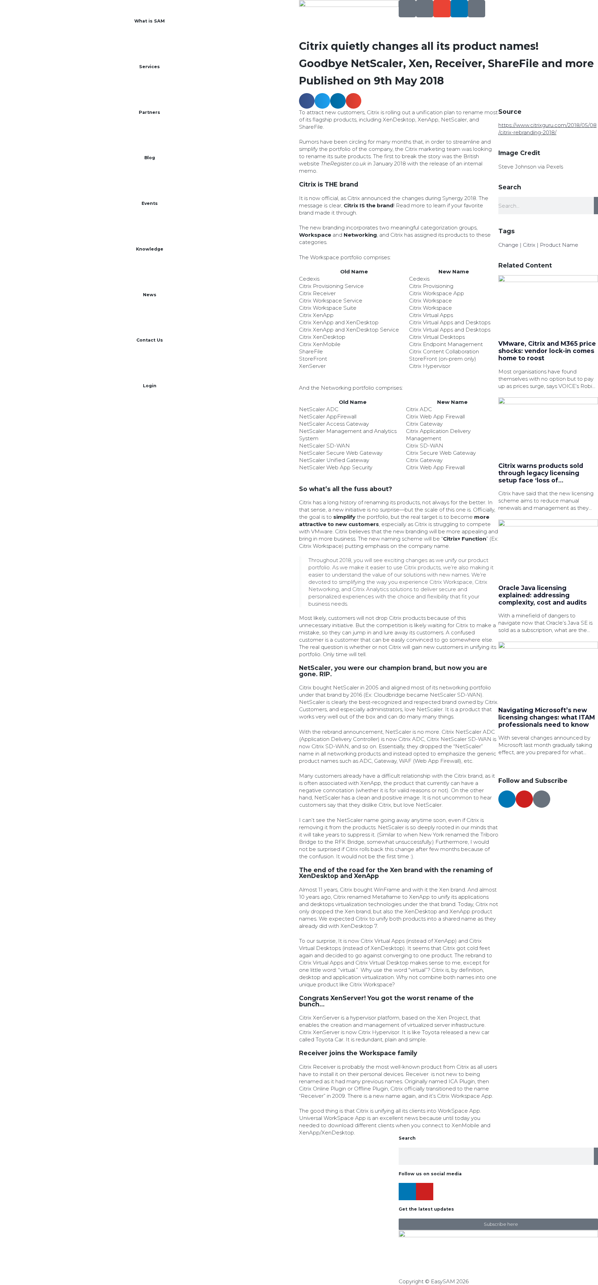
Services (149, 66)
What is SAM (149, 21)
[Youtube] (524, 799)
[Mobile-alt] (424, 8)
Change (508, 245)
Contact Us (149, 340)
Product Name (559, 245)
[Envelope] (442, 8)
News (149, 294)
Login (149, 385)
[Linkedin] (459, 8)
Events (150, 203)
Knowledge (149, 249)
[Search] (407, 8)
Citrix (529, 245)
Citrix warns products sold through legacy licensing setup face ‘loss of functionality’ (540, 476)
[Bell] (476, 8)
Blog (149, 157)
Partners (149, 112)
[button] (307, 101)
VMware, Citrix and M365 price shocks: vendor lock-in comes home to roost (547, 351)
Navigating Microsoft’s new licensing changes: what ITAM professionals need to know (546, 717)
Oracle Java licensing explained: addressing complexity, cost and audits (542, 595)
